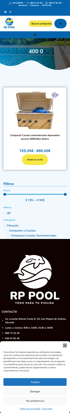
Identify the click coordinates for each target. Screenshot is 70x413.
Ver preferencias (35, 401)
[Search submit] (60, 23)
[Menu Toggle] (35, 34)
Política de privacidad (30, 408)
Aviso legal (47, 408)
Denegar (35, 391)
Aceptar (35, 382)
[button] (65, 345)
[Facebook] (5, 12)
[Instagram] (10, 12)
